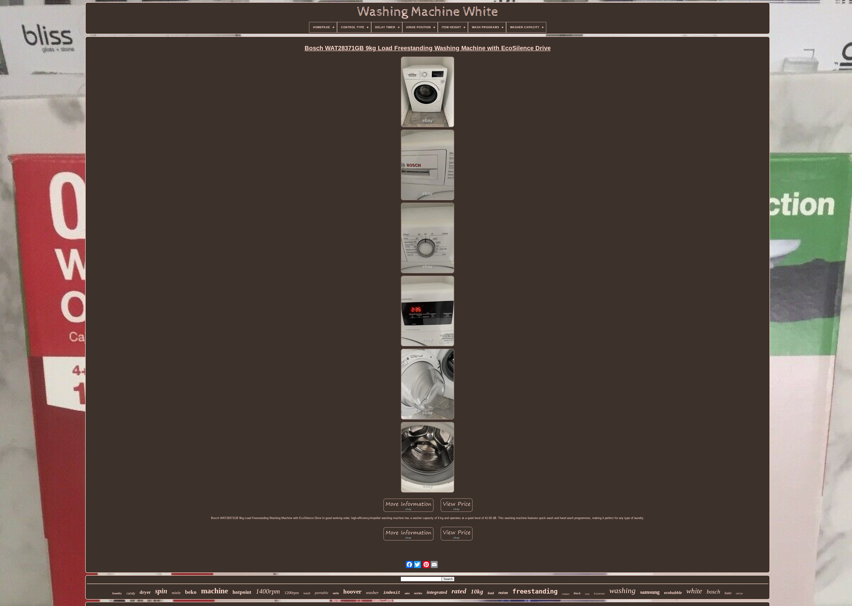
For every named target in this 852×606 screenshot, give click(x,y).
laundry (117, 593)
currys (739, 593)
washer (372, 592)
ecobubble (673, 592)
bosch (713, 591)
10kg (477, 591)
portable (321, 593)
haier (728, 593)
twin (587, 593)
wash (306, 593)
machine (214, 591)
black (577, 593)
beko (191, 592)
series (418, 593)
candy (130, 593)
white (694, 591)
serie (336, 593)
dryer (145, 592)
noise (503, 593)
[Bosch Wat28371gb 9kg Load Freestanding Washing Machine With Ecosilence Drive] (427, 92)
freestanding (535, 591)
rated (459, 591)
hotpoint (242, 592)
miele (176, 592)
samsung (650, 592)
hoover (352, 591)
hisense (599, 593)
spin (161, 591)
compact (565, 594)
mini (407, 593)
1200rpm (291, 592)
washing (622, 590)
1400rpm (268, 591)
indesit (391, 592)
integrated (437, 592)
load (491, 593)
